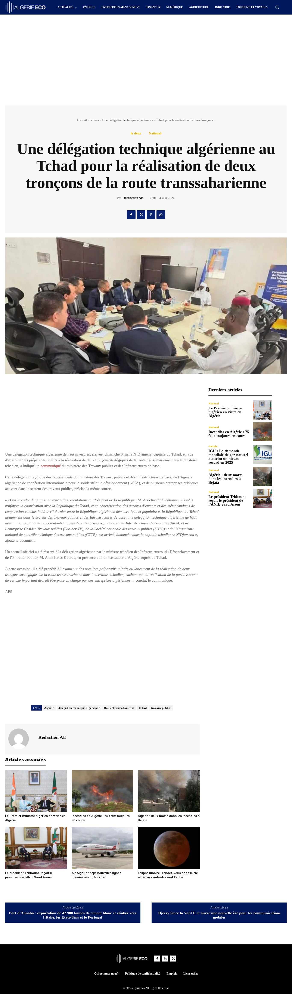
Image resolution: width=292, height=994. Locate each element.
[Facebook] (131, 214)
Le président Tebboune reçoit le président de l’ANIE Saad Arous (227, 500)
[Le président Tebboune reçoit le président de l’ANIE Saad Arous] (36, 848)
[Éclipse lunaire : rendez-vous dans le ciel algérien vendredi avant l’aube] (169, 848)
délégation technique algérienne (79, 707)
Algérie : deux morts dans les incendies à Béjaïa (225, 479)
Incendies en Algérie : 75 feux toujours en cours (228, 434)
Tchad (143, 707)
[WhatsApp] (160, 214)
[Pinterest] (151, 214)
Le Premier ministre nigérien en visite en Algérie (225, 412)
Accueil (82, 120)
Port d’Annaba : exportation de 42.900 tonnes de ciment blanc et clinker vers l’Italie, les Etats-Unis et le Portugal (72, 915)
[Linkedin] (165, 959)
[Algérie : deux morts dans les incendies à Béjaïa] (169, 791)
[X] (141, 214)
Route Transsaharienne (119, 707)
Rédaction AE (133, 197)
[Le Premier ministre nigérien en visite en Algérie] (36, 791)
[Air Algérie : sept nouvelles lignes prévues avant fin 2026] (103, 848)
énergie (212, 446)
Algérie (49, 707)
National (155, 133)
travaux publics (161, 707)
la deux (94, 120)
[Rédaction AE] (21, 739)
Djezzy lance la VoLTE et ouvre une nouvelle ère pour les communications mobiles (219, 915)
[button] (277, 7)
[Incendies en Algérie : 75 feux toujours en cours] (103, 791)
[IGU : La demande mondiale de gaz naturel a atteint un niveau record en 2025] (262, 454)
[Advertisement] (109, 26)
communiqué (51, 466)
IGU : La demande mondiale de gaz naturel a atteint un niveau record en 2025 (228, 457)
